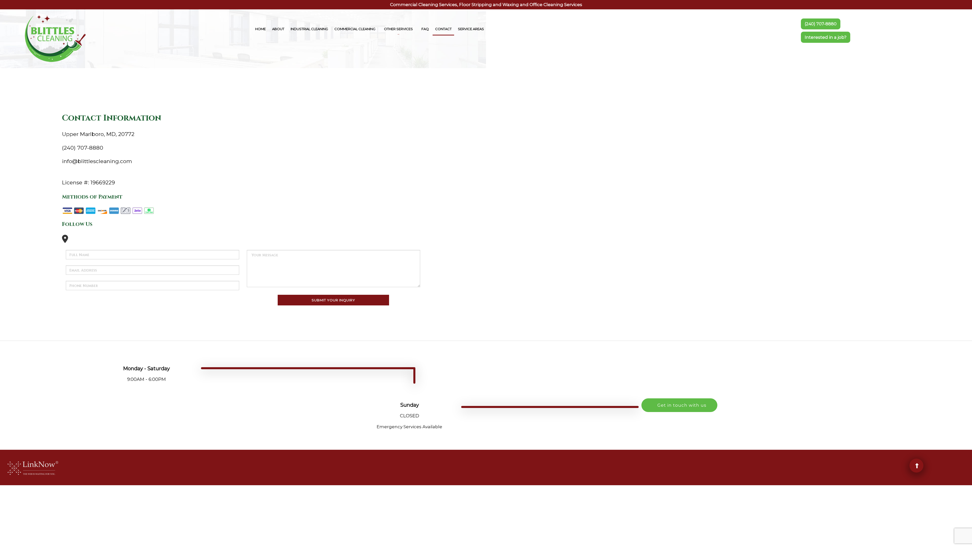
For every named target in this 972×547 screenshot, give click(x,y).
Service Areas (471, 29)
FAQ (425, 29)
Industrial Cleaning (309, 29)
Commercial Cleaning (354, 29)
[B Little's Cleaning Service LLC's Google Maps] (65, 240)
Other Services (398, 29)
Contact (443, 29)
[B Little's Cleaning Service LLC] (55, 38)
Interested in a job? (825, 37)
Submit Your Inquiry (333, 300)
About (278, 29)
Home (260, 29)
